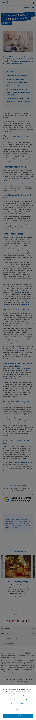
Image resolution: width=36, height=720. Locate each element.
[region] (18, 702)
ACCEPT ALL (18, 716)
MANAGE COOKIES (18, 703)
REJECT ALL (18, 710)
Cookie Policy (26, 699)
